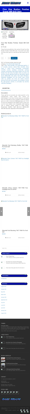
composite (18, 68)
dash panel (15, 71)
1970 (16, 65)
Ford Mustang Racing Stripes (12, 363)
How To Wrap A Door (10, 256)
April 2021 (3, 307)
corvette (3, 70)
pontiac (9, 78)
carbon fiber (16, 67)
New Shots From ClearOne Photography (14, 261)
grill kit (23, 74)
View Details (21, 152)
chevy (27, 67)
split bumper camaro (8, 81)
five (23, 71)
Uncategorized (3, 278)
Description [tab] (5, 88)
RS (2, 81)
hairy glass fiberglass (23, 76)
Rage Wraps (4, 407)
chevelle (23, 67)
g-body (7, 74)
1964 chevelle (10, 65)
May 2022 (3, 291)
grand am (16, 74)
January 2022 (3, 297)
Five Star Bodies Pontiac (22, 16)
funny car (21, 73)
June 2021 (3, 305)
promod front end (5, 80)
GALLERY (14, 410)
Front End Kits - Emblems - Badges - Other (15, 14)
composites (25, 68)
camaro (10, 67)
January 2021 (3, 310)
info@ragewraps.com (5, 382)
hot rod (15, 77)
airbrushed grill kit (22, 65)
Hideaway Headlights (6, 77)
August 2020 (3, 313)
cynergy (27, 70)
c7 (28, 65)
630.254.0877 (4, 381)
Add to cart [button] (8, 152)
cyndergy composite (17, 70)
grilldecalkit (7, 76)
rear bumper (14, 80)
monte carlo (21, 77)
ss (15, 81)
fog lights (15, 73)
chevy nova (10, 68)
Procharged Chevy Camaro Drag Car (13, 357)
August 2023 (3, 286)
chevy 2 (3, 68)
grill (20, 74)
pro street (20, 78)
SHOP (18, 410)
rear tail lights (21, 80)
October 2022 (3, 289)
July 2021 (3, 302)
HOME (6, 410)
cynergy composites (6, 71)
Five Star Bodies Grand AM (8, 17)
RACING (10, 410)
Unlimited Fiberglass (6, 83)
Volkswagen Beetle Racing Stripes (13, 369)
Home (1, 14)
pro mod (14, 78)
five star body (9, 73)
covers (8, 70)
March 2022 (3, 294)
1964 (5, 65)
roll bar (27, 80)
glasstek (12, 74)
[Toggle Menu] (28, 3)
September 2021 (4, 299)
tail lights (19, 81)
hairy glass (14, 76)
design (20, 71)
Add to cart (14, 58)
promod (27, 78)
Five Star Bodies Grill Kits (7, 16)
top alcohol (26, 81)
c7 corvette (4, 67)
